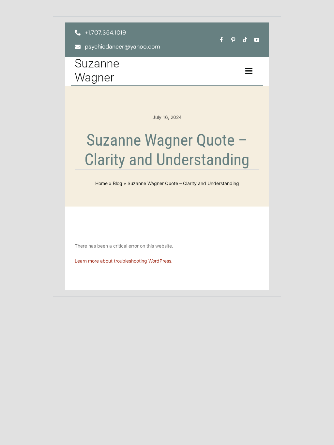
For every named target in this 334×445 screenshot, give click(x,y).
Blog (117, 183)
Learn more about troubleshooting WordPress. (124, 261)
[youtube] (256, 39)
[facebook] (221, 39)
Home (101, 183)
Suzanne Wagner (97, 70)
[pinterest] (233, 39)
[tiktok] (245, 39)
